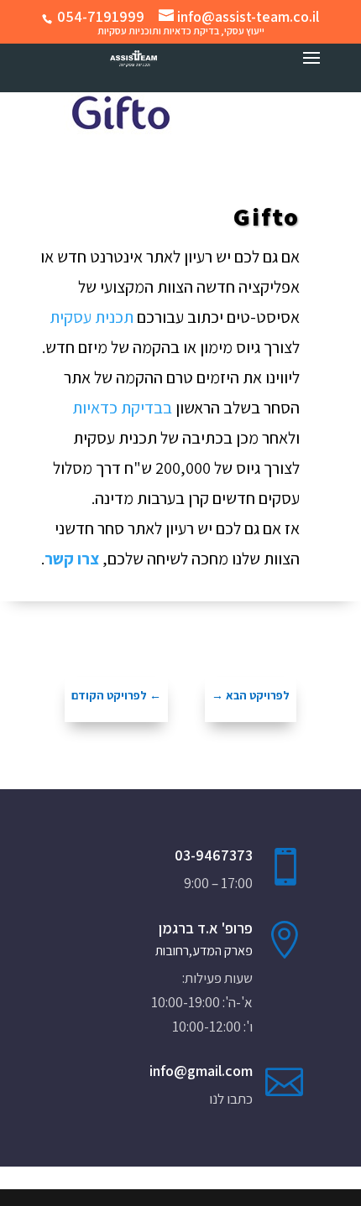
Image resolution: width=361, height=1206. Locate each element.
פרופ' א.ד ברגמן (206, 928)
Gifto (266, 216)
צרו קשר (71, 558)
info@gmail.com (201, 1070)
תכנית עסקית (91, 317)
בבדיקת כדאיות (122, 407)
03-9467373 (214, 855)
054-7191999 (101, 16)
